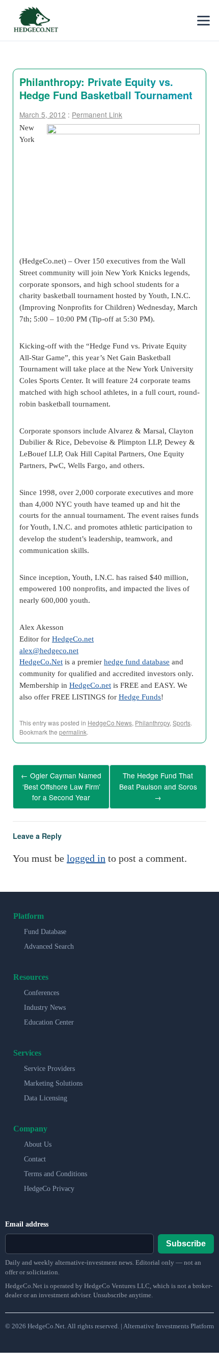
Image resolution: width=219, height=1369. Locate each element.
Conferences (41, 987)
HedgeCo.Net (41, 661)
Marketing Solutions (53, 1078)
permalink (73, 731)
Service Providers (49, 1063)
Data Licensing (45, 1092)
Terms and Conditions (55, 1168)
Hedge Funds (140, 696)
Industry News (45, 1002)
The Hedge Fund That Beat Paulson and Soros (158, 784)
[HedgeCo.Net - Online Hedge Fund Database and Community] (35, 20)
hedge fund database (137, 661)
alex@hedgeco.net (48, 650)
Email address (26, 1218)
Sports (181, 722)
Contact (35, 1153)
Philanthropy (152, 722)
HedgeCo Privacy (49, 1183)
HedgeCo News (110, 722)
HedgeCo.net (73, 638)
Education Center (49, 1017)
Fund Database (45, 926)
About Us (37, 1139)
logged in (86, 852)
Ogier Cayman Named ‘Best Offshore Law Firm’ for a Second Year (61, 784)
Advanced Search (49, 941)
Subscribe (186, 1238)
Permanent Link (97, 114)
